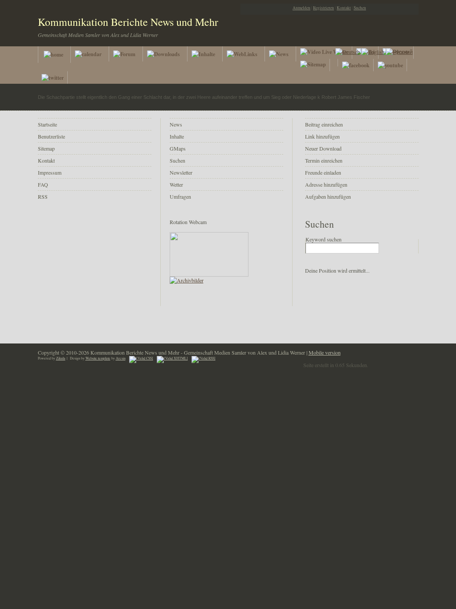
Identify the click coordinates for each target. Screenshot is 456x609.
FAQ (43, 184)
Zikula (60, 358)
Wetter (176, 184)
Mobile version (325, 352)
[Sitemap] (313, 65)
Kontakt (344, 8)
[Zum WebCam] (209, 274)
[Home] (54, 54)
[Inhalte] (205, 53)
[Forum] (126, 53)
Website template (98, 358)
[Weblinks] (244, 53)
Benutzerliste (51, 136)
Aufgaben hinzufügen (328, 196)
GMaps (178, 148)
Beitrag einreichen (324, 124)
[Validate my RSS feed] (203, 358)
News (176, 124)
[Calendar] (90, 53)
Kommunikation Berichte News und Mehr (128, 22)
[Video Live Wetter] (324, 52)
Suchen (360, 8)
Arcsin (121, 358)
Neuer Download (323, 148)
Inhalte (177, 136)
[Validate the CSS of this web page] (141, 358)
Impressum (49, 172)
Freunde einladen (323, 172)
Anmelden (301, 8)
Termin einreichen (323, 160)
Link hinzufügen (322, 136)
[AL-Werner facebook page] (356, 65)
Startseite (47, 124)
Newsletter (181, 172)
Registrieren (323, 8)
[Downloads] (165, 53)
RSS (43, 196)
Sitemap (46, 148)
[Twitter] (53, 77)
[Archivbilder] (187, 280)
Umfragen (180, 196)
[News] (280, 53)
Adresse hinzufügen (326, 184)
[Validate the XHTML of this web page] (172, 358)
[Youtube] (390, 65)
